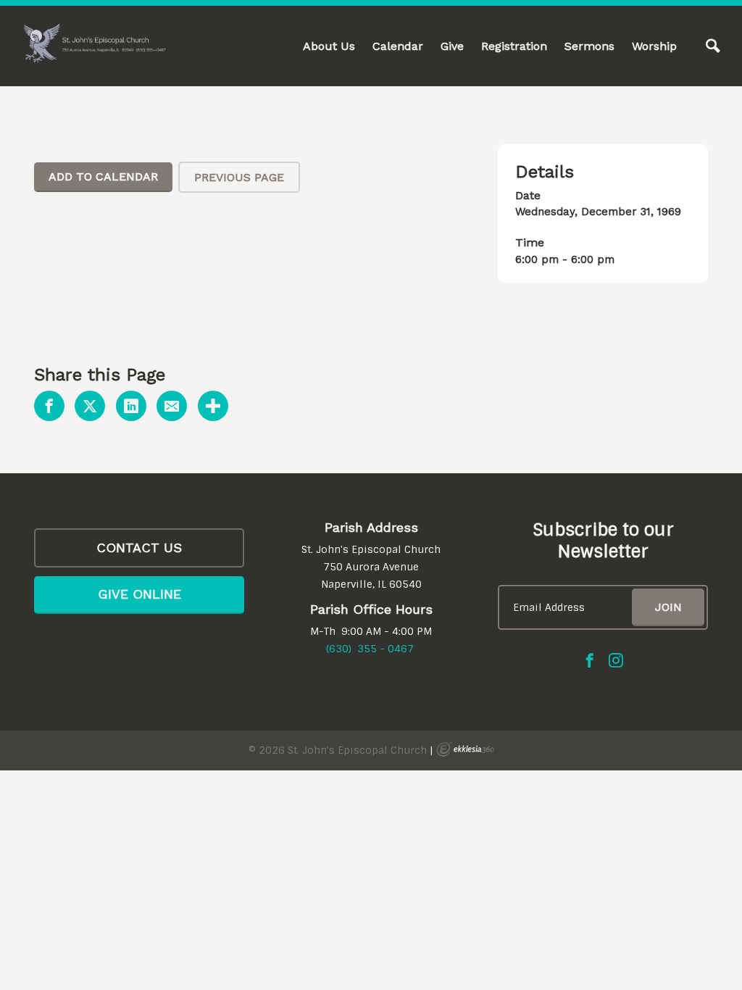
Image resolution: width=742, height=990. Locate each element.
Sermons (589, 46)
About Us (329, 46)
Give (452, 46)
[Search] (713, 46)
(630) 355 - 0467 (370, 648)
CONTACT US (139, 547)
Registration (514, 46)
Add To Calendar (103, 176)
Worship (654, 46)
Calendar (397, 46)
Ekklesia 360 (465, 749)
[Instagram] (616, 660)
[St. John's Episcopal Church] (94, 43)
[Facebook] (590, 660)
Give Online (139, 594)
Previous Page (239, 177)
